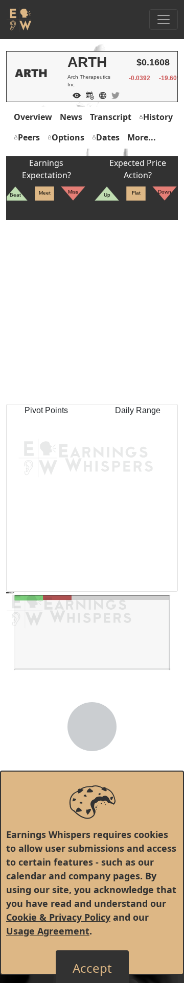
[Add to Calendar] (87, 94)
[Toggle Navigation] (163, 19)
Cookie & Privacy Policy (58, 917)
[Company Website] (100, 94)
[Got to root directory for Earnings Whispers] (19, 19)
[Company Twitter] (113, 94)
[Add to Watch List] (74, 94)
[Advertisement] (92, 312)
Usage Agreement (47, 931)
